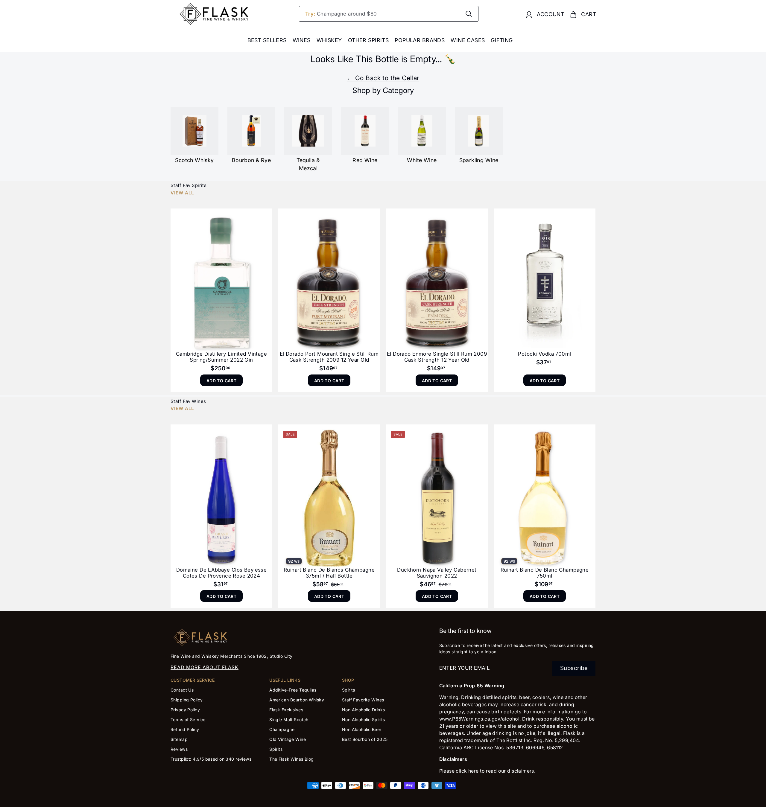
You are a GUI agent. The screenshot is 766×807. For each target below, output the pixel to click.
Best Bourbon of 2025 (365, 739)
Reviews (179, 749)
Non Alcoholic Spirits (363, 719)
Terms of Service (188, 719)
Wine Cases (468, 40)
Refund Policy (185, 729)
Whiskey (329, 40)
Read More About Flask (204, 667)
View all (182, 193)
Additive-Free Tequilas (292, 689)
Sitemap (179, 739)
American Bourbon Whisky (296, 699)
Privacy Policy (185, 709)
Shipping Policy (187, 699)
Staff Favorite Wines (363, 699)
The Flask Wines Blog (291, 759)
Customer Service (193, 680)
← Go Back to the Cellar (383, 78)
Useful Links (284, 680)
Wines (302, 40)
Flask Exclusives (286, 709)
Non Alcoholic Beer (362, 729)
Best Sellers (267, 40)
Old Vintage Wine (287, 739)
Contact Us (182, 689)
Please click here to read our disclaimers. (487, 771)
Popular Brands (420, 40)
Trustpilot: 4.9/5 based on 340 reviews (211, 759)
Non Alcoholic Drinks (363, 709)
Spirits (275, 749)
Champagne (281, 729)
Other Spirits (368, 40)
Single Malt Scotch (289, 719)
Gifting (502, 40)
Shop (348, 680)
